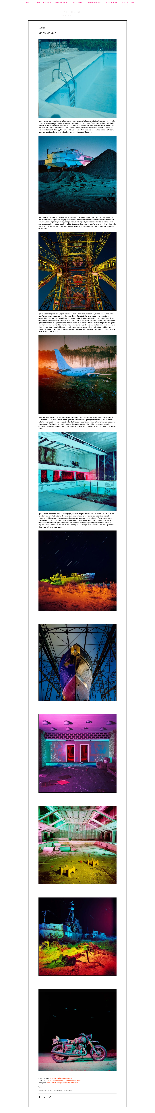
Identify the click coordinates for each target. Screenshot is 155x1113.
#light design (68, 1090)
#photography (42, 1090)
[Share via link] (50, 1097)
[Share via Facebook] (39, 1097)
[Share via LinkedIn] (45, 1097)
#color (50, 1090)
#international (58, 1090)
